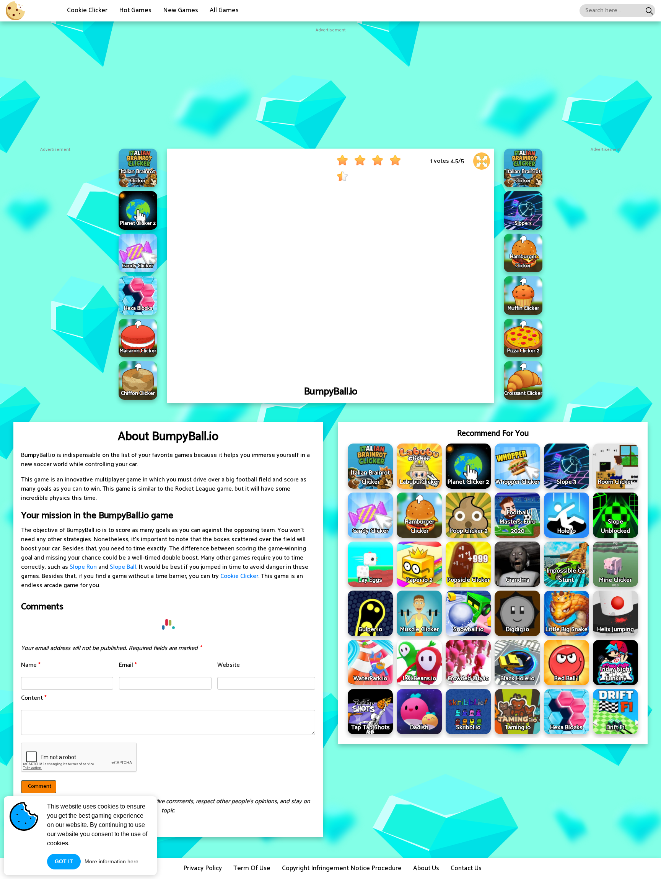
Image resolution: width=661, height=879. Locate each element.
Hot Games (135, 10)
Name (31, 665)
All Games (224, 10)
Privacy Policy (202, 868)
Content (34, 698)
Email (128, 665)
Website (228, 665)
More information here (111, 861)
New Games (180, 10)
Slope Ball (123, 567)
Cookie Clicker (87, 10)
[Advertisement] (330, 87)
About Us (426, 868)
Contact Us (466, 868)
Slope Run (83, 567)
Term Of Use (251, 868)
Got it (64, 861)
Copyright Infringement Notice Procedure (342, 868)
